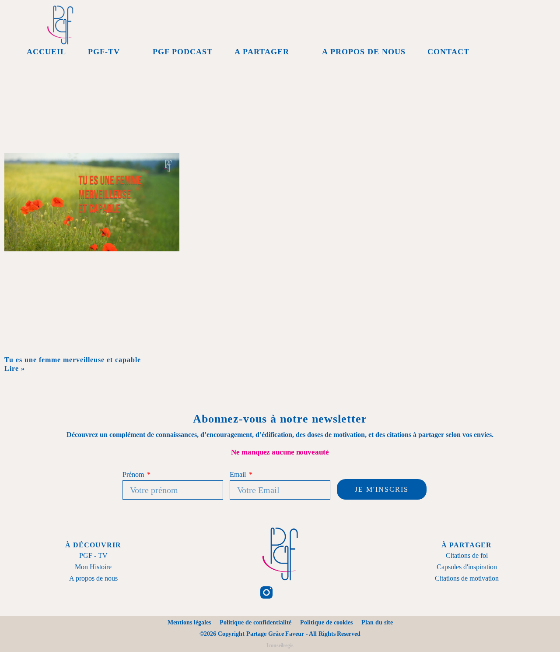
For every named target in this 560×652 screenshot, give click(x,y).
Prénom (133, 474)
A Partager (261, 52)
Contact (448, 52)
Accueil (46, 52)
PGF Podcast (183, 52)
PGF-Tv (104, 52)
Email (238, 474)
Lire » (14, 368)
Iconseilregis (280, 645)
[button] (527, 52)
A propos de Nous (364, 52)
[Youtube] (320, 592)
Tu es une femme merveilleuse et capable (72, 359)
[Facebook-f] (240, 592)
